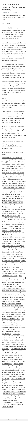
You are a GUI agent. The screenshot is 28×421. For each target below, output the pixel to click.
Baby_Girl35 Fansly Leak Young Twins (13, 188)
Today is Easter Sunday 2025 (10, 329)
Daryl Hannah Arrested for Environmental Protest (12, 265)
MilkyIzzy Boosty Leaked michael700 (12, 203)
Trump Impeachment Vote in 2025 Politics (14, 291)
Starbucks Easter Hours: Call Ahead (12, 200)
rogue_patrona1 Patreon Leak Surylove (13, 172)
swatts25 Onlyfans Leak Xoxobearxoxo (13, 288)
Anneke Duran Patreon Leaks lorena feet (13, 327)
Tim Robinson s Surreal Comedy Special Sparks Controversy (13, 359)
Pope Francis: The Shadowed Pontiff (12, 175)
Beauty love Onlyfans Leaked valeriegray (13, 387)
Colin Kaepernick (5, 12)
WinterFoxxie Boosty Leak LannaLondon (14, 391)
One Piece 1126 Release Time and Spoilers (14, 389)
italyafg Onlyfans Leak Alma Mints (12, 157)
